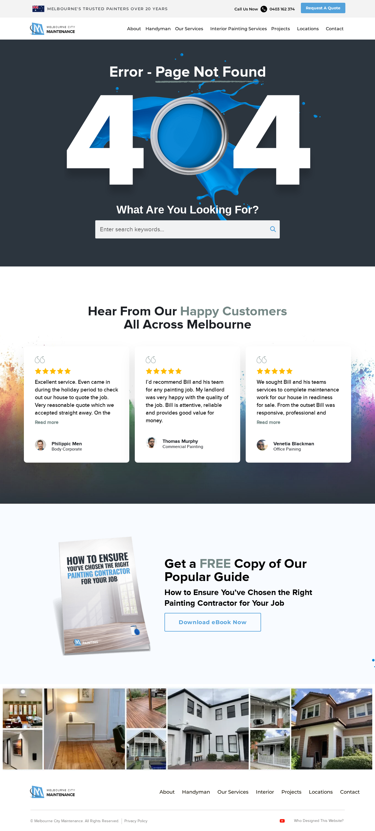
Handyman (158, 28)
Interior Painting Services (238, 28)
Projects (280, 28)
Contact (335, 28)
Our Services (189, 28)
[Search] (273, 229)
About (134, 28)
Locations (308, 28)
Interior (265, 792)
